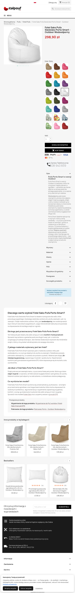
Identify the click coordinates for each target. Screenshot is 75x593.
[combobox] (61, 9)
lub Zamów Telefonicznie (58, 163)
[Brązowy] (56, 66)
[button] (35, 2)
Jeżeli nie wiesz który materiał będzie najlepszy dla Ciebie (31, 522)
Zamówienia (37, 564)
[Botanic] (48, 117)
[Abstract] (64, 117)
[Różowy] (64, 66)
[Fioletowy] (64, 83)
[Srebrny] (64, 109)
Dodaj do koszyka (58, 145)
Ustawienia (39, 588)
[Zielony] (48, 83)
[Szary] (48, 92)
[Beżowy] (48, 66)
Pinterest (65, 303)
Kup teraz (58, 150)
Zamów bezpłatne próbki (17, 520)
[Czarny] (56, 92)
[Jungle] (48, 126)
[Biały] (64, 92)
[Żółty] (56, 75)
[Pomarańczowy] (64, 75)
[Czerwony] (48, 75)
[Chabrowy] (56, 109)
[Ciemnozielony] (56, 100)
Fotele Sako (27, 394)
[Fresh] (56, 117)
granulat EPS (53, 394)
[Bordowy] (64, 126)
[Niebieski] (56, 83)
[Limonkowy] (48, 100)
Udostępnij (55, 303)
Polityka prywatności (10, 584)
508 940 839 (58, 166)
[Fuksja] (64, 100)
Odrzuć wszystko (26, 588)
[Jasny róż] (56, 126)
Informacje (37, 558)
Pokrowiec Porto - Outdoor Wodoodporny (49, 409)
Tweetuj (60, 303)
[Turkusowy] (48, 109)
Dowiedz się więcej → (55, 294)
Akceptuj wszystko (10, 588)
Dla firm (37, 570)
